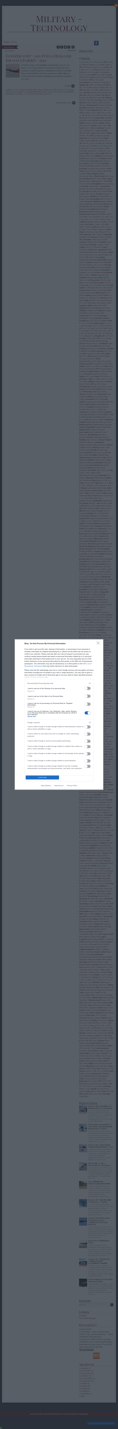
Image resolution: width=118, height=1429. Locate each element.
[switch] (88, 688)
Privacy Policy (72, 785)
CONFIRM (42, 777)
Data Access (59, 785)
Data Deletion (46, 785)
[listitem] (59, 683)
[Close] (99, 644)
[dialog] (59, 714)
